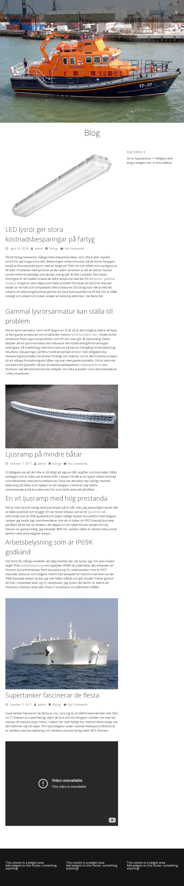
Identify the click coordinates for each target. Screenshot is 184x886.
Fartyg (56, 464)
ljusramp (94, 512)
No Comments (78, 464)
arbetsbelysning (32, 565)
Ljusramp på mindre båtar (43, 454)
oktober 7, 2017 (20, 464)
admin (42, 464)
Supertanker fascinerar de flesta (52, 695)
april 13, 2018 (19, 249)
